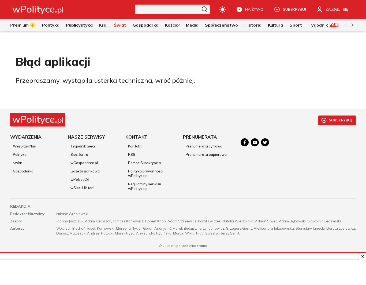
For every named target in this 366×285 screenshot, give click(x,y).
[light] (222, 9)
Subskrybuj (340, 120)
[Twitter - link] (265, 142)
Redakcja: (21, 206)
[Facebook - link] (245, 142)
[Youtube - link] (255, 142)
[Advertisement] (183, 273)
